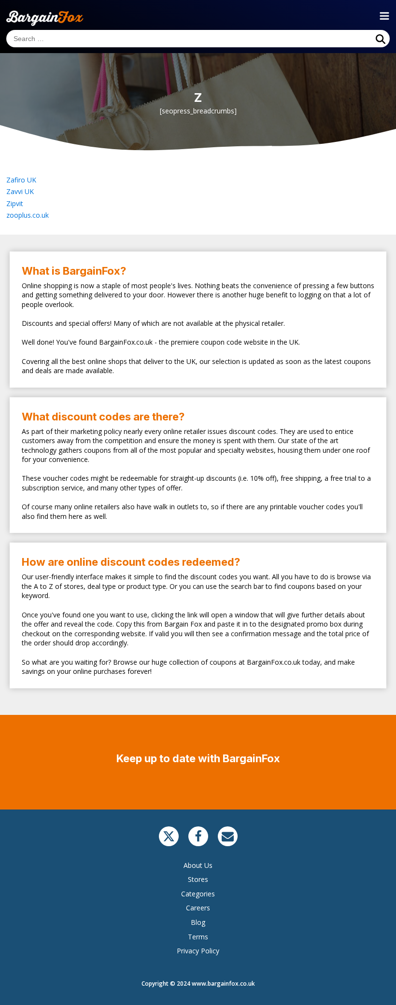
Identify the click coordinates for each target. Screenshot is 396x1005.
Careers (198, 907)
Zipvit (14, 203)
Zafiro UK (21, 179)
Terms (198, 936)
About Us (198, 865)
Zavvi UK (20, 191)
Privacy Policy (198, 950)
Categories (198, 893)
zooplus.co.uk (27, 215)
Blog (198, 922)
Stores (198, 879)
